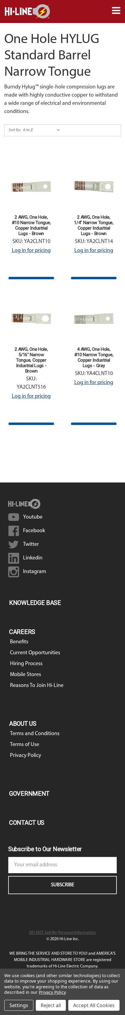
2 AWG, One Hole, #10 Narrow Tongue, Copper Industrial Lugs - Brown (31, 225)
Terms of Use (24, 745)
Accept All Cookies (94, 1005)
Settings (18, 1005)
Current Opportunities (35, 653)
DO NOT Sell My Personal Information (62, 932)
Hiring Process (26, 664)
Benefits (19, 642)
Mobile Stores (25, 675)
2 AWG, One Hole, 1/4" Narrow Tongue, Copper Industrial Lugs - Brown (93, 225)
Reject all (51, 1005)
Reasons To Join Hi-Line (36, 685)
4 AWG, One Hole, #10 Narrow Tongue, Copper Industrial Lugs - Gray (93, 357)
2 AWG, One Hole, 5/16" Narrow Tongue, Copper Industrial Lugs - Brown (31, 360)
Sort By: (15, 130)
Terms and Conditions (34, 734)
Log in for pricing (31, 251)
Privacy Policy (25, 755)
